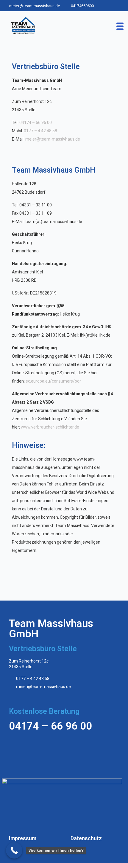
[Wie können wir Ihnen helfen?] (14, 850)
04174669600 (82, 5)
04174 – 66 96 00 (35, 122)
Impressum (22, 838)
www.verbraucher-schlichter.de (50, 427)
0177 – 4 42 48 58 (40, 130)
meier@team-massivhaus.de (34, 5)
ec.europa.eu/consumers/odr (53, 381)
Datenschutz (86, 838)
